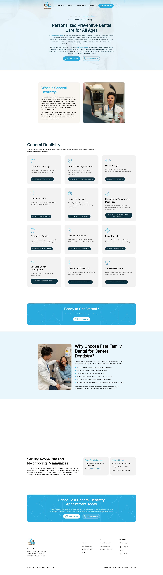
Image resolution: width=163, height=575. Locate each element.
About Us (84, 543)
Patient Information (87, 549)
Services (78, 16)
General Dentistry (105, 543)
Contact (91, 5)
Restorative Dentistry (106, 549)
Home (70, 16)
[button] (59, 5)
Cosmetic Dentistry (105, 546)
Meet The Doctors (86, 546)
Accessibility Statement (129, 567)
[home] (48, 5)
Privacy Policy (107, 567)
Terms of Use (116, 567)
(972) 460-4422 (95, 469)
